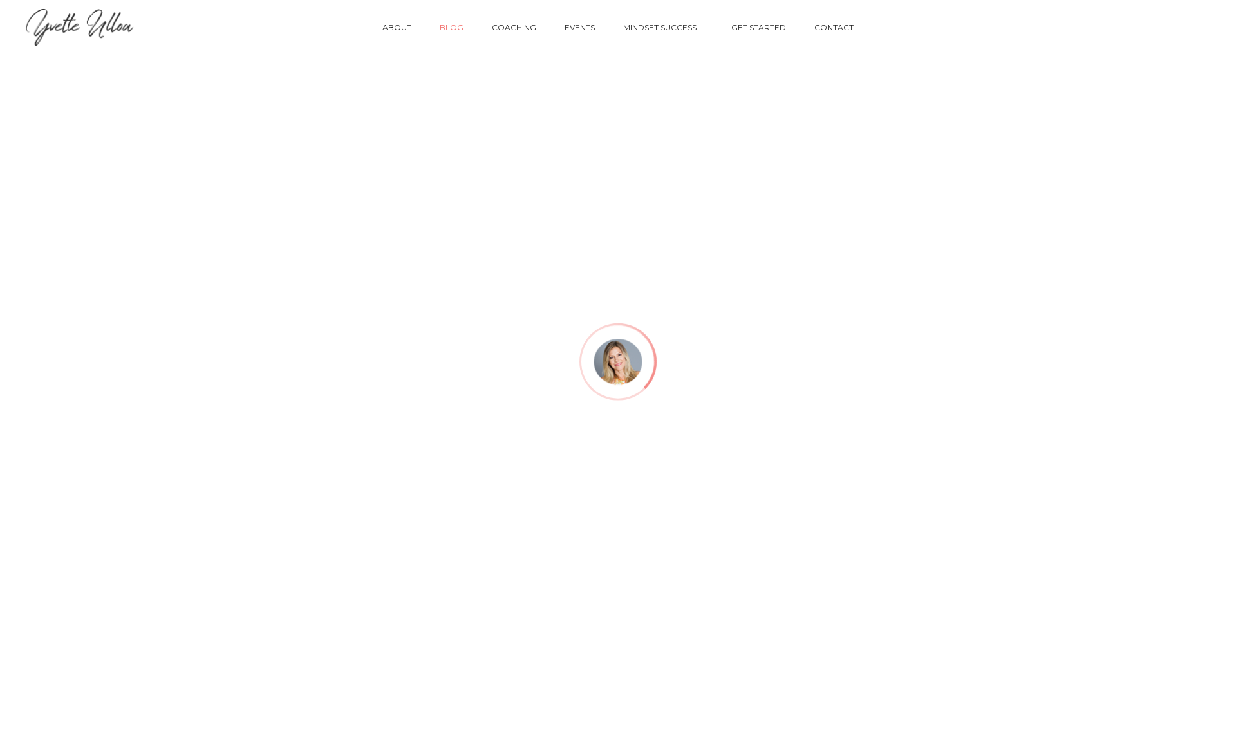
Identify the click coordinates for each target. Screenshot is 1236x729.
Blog (452, 27)
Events (580, 27)
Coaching (514, 27)
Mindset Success (660, 27)
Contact (834, 27)
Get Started (758, 27)
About (396, 27)
